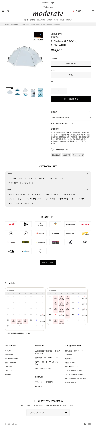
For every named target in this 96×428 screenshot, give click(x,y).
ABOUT (49, 20)
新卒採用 (38, 386)
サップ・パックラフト (24, 203)
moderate (14, 424)
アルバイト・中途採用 (44, 382)
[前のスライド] (7, 58)
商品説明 (54, 112)
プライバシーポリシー (74, 374)
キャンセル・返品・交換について (62, 123)
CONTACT (69, 20)
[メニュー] (3, 11)
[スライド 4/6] (33, 92)
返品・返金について (73, 366)
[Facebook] (85, 423)
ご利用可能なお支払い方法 (60, 118)
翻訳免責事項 (70, 382)
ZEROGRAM (56, 35)
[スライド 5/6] (40, 92)
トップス (22, 178)
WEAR (10, 173)
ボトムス (32, 178)
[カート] (93, 11)
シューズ (42, 178)
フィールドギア (78, 199)
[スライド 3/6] (25, 92)
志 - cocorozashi (11, 358)
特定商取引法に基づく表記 (75, 378)
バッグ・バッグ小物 (17, 194)
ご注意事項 (54, 129)
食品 (10, 203)
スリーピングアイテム (51, 194)
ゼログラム (66, 155)
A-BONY (8, 350)
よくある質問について (74, 370)
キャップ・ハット (56, 178)
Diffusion (8, 366)
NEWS (62, 20)
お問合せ (68, 354)
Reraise (8, 374)
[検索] (8, 11)
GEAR (9, 189)
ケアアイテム (63, 199)
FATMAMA (9, 354)
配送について (70, 362)
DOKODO (8, 370)
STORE (32, 20)
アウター (12, 178)
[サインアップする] (65, 412)
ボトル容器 (50, 199)
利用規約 (68, 358)
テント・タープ (78, 155)
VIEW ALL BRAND (48, 262)
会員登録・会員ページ (74, 350)
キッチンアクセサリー (34, 199)
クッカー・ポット (16, 199)
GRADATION (41, 20)
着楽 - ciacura (10, 362)
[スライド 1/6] (9, 92)
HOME (26, 20)
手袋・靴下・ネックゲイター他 (21, 183)
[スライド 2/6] (17, 92)
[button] (78, 11)
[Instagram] (89, 423)
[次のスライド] (42, 58)
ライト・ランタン (70, 194)
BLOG (56, 20)
